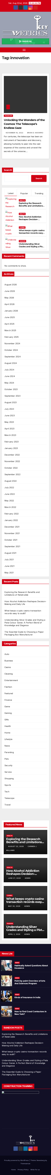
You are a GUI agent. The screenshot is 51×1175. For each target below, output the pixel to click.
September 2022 (12, 474)
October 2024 (11, 350)
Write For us (35, 1170)
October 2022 (11, 468)
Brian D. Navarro (35, 133)
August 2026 (10, 284)
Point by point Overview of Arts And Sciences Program (29, 982)
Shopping (9, 778)
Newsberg (41, 1160)
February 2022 (11, 513)
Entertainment (11, 680)
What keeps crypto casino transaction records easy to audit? (31, 233)
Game (7, 706)
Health (22, 200)
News (7, 746)
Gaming (8, 713)
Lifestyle (8, 739)
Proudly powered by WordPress (16, 1160)
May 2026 (9, 297)
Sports (7, 785)
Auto (6, 654)
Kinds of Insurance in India (27, 997)
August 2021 (10, 553)
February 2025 (11, 337)
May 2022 (9, 500)
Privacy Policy (23, 1170)
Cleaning (8, 674)
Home (7, 732)
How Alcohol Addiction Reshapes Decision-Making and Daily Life (30, 219)
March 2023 (10, 435)
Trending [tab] (39, 193)
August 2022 (10, 481)
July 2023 (9, 409)
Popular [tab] (24, 193)
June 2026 (9, 291)
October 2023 (11, 389)
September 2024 (12, 356)
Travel (7, 804)
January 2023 (11, 448)
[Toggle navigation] (24, 50)
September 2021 (12, 546)
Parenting (9, 752)
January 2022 (11, 520)
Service (8, 772)
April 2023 (9, 428)
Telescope (8, 115)
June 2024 (9, 376)
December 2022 (12, 455)
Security (8, 765)
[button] (43, 50)
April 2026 (9, 304)
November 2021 (12, 533)
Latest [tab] (10, 193)
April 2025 (9, 324)
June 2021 (9, 566)
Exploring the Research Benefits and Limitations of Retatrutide (31, 206)
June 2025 (9, 317)
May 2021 (9, 572)
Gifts (6, 719)
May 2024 (9, 383)
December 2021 (12, 527)
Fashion (22, 241)
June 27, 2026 (14, 878)
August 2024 (10, 363)
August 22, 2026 (16, 846)
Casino (22, 227)
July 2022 (9, 487)
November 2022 (12, 461)
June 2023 (9, 415)
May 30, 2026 (14, 906)
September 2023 (12, 396)
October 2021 (10, 540)
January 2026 (11, 311)
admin (27, 878)
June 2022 (9, 494)
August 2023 (10, 402)
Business (8, 660)
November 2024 (12, 343)
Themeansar (25, 1164)
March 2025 (10, 330)
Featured (8, 693)
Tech (6, 791)
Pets (6, 759)
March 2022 (10, 507)
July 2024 (9, 369)
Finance (8, 700)
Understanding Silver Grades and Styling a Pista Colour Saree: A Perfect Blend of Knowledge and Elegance (24, 623)
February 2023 (11, 441)
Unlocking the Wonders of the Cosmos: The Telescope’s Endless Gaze (24, 124)
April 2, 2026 (14, 934)
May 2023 (9, 422)
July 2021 (9, 559)
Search (8, 170)
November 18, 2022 (15, 133)
